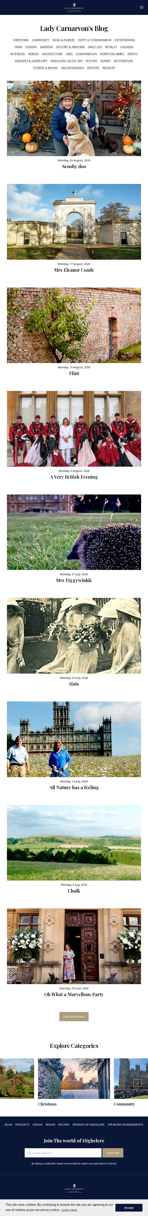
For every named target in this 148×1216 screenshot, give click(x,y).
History (91, 61)
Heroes (33, 54)
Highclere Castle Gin (66, 61)
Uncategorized (72, 68)
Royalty (111, 47)
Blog (8, 1124)
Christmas (21, 40)
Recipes (63, 1124)
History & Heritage (70, 47)
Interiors (17, 54)
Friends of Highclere (89, 1124)
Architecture (52, 54)
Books (51, 1124)
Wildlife (109, 68)
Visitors (93, 68)
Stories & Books (45, 68)
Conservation (86, 54)
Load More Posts (74, 1016)
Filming (31, 47)
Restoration (123, 61)
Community (41, 40)
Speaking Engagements (125, 1124)
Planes (106, 61)
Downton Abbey (112, 54)
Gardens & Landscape (31, 61)
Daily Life (95, 47)
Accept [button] (129, 1207)
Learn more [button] (69, 1210)
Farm (18, 47)
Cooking (126, 47)
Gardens (46, 47)
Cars (69, 54)
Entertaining (124, 40)
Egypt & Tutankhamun (95, 40)
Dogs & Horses (64, 40)
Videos (38, 1124)
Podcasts (22, 1124)
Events (133, 54)
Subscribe (112, 1153)
